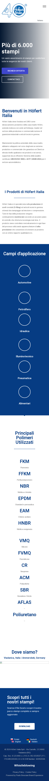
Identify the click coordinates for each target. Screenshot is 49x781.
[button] (24, 726)
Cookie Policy (31, 772)
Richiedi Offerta (16, 71)
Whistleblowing (24, 765)
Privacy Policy (18, 772)
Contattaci (14, 79)
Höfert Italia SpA (17, 749)
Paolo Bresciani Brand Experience (29, 775)
